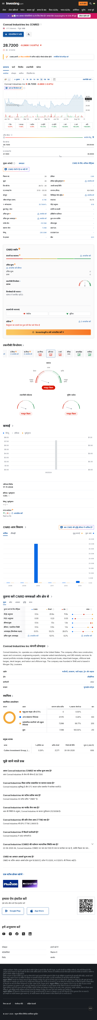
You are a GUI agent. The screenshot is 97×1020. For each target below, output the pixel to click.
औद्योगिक (90, 677)
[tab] (14, 353)
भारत (22, 10)
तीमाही (13, 533)
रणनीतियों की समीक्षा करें (61, 57)
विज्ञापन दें (54, 952)
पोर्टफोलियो (6, 952)
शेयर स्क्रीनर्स (13, 10)
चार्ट (13, 67)
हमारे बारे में (54, 947)
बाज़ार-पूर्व (30, 10)
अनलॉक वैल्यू (87, 137)
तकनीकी (29, 67)
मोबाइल (4, 947)
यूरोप (83, 10)
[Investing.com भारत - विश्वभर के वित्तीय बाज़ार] (14, 3)
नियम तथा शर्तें (7, 1004)
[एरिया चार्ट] (9, 79)
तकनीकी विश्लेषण (12, 345)
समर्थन (53, 957)
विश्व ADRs (53, 10)
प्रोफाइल (13, 73)
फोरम (38, 67)
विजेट (4, 957)
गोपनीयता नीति (19, 1004)
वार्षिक (5, 533)
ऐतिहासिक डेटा (31, 73)
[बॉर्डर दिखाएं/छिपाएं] (54, 79)
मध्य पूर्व (91, 10)
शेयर (4, 10)
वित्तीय (20, 67)
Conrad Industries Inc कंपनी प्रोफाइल (24, 646)
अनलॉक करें (34, 636)
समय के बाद (41, 10)
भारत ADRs (65, 10)
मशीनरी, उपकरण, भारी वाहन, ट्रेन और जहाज (78, 671)
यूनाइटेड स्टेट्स (89, 687)
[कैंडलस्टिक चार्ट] (5, 79)
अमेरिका (76, 10)
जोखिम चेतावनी (31, 1004)
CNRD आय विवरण (13, 527)
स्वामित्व (21, 73)
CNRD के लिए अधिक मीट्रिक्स (83, 163)
